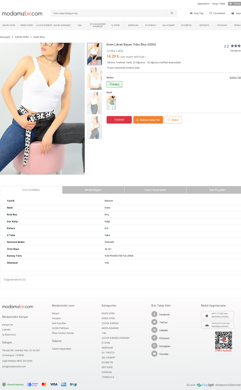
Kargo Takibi (218, 3)
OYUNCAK (222, 25)
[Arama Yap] (171, 13)
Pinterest (164, 338)
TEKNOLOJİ (108, 377)
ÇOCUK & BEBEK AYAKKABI (98, 25)
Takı (80, 25)
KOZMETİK (186, 25)
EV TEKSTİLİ (151, 25)
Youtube (163, 354)
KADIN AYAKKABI (62, 25)
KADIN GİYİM (8, 25)
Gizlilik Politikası (60, 328)
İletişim (55, 313)
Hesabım (56, 318)
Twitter (163, 322)
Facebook (164, 314)
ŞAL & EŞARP (169, 25)
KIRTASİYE (204, 25)
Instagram (164, 346)
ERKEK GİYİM (26, 25)
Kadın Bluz (39, 37)
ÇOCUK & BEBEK (44, 25)
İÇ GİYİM (115, 25)
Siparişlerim (204, 3)
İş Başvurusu (9, 334)
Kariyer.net (7, 324)
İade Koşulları (59, 323)
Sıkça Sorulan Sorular (63, 333)
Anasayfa (5, 37)
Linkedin (6, 329)
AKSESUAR (133, 25)
